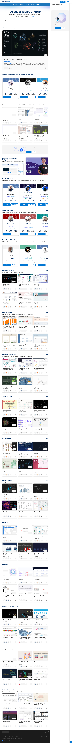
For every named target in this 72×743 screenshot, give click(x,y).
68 (10, 414)
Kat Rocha (4, 346)
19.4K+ (46, 491)
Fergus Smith (21, 388)
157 (10, 456)
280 (10, 432)
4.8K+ (46, 425)
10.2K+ (46, 407)
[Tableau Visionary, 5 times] (13, 196)
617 (10, 516)
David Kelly (5, 705)
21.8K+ (15, 634)
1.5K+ (15, 323)
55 (41, 708)
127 (10, 666)
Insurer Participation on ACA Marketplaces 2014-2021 (25, 638)
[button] (43, 732)
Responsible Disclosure (6, 738)
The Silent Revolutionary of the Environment (25, 453)
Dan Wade (4, 429)
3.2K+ (15, 341)
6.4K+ (15, 718)
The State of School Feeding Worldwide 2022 (25, 620)
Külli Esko (4, 328)
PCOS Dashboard (22, 577)
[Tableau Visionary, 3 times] (13, 91)
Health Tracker (37, 577)
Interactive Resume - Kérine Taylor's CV (24, 285)
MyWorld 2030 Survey (8, 637)
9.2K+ (30, 407)
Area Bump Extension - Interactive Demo (8, 136)
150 (10, 474)
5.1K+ (15, 407)
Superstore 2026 (6, 721)
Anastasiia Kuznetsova (22, 411)
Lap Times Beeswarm (7, 428)
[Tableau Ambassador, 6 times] (8, 196)
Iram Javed (5, 621)
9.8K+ (30, 299)
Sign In (68, 1)
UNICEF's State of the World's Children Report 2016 (40, 620)
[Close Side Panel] (68, 4)
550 (46, 54)
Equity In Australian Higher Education (40, 554)
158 (10, 390)
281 (10, 540)
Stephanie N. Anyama (22, 370)
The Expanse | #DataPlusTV (24, 469)
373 (10, 582)
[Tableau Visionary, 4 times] (43, 228)
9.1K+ (30, 592)
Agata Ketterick (36, 496)
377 (26, 540)
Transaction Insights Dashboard (38, 722)
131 (10, 624)
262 (41, 456)
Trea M (4, 471)
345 (26, 684)
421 (10, 498)
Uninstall (12, 738)
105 (41, 432)
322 (26, 582)
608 (41, 306)
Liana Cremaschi (21, 138)
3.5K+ (30, 718)
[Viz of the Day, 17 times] (47, 228)
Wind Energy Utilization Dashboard (24, 369)
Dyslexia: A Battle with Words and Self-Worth (9, 596)
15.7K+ (30, 533)
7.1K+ (30, 341)
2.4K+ (46, 718)
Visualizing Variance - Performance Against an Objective (24, 327)
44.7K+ (30, 634)
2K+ (41, 666)
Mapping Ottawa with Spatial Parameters (9, 495)
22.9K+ (15, 491)
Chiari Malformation (23, 595)
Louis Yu (35, 472)
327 (26, 498)
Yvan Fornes (36, 622)
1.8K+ (30, 700)
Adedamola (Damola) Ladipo (38, 285)
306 (41, 498)
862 (15, 132)
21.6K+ (15, 425)
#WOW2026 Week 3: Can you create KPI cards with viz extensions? (40, 136)
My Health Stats (6, 577)
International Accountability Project (8, 369)
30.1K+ (15, 592)
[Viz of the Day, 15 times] (8, 198)
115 (41, 558)
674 (10, 600)
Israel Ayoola (36, 346)
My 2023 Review (6, 679)
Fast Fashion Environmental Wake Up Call (24, 386)
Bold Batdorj (36, 706)
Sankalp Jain (36, 598)
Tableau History (37, 679)
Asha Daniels (5, 537)
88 (10, 372)
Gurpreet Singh (5, 388)
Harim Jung (36, 369)
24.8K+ (46, 281)
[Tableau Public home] (6, 1)
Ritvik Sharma (5, 120)
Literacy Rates (6, 536)
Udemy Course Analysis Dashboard (39, 536)
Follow (7, 97)
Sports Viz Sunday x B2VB (39, 428)
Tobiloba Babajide (37, 579)
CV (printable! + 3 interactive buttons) (25, 303)
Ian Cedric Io (21, 622)
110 (41, 414)
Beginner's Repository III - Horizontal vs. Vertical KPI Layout (39, 345)
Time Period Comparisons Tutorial (24, 662)
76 (41, 474)
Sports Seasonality (7, 410)
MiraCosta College (6, 556)
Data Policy (22, 736)
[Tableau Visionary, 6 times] (13, 257)
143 (41, 516)
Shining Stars (37, 452)
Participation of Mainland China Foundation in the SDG (40, 638)
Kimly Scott (36, 303)
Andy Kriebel (5, 664)
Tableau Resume (6, 284)
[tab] (71, 4)
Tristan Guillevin (5, 138)
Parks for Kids (37, 511)
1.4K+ (15, 700)
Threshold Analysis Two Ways (40, 326)
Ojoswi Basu (20, 119)
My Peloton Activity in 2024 (24, 428)
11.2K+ (30, 425)
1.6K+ (46, 323)
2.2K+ (30, 132)
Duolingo (21, 536)
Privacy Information (15, 736)
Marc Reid (4, 513)
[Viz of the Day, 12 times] (8, 258)
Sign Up (62, 1)
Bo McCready (5, 285)
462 (41, 582)
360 (41, 684)
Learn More (31, 16)
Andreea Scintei (21, 471)
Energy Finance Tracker (8, 368)
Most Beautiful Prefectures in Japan (40, 495)
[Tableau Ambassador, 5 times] (8, 91)
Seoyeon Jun (36, 453)
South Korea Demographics (9, 511)
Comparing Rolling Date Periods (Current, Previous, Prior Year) (8, 662)
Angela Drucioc (36, 663)
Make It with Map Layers (24, 344)
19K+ (15, 365)
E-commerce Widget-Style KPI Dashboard (25, 722)
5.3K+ (46, 634)
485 (10, 684)
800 (41, 372)
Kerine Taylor (21, 286)
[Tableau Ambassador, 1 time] (8, 257)
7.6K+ (46, 132)
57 (41, 642)
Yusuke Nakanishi (37, 513)
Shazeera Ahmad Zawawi (7, 453)
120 (26, 642)
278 (41, 624)
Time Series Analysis (38, 661)
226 (26, 474)
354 (26, 666)
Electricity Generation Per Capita (39, 386)
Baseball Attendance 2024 (39, 410)
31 (41, 140)
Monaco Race (21, 410)
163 (10, 642)
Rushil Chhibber (36, 388)
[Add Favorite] (45, 68)
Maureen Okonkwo (37, 538)
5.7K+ (46, 341)
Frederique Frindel (37, 119)
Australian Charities (7, 619)
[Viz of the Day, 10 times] (26, 198)
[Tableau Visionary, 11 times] (26, 258)
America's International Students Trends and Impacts (25, 554)
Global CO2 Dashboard (39, 368)
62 (41, 348)
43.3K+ (46, 383)
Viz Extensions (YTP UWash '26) (9, 118)
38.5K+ (46, 365)
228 (10, 306)
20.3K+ (15, 676)
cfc (34, 640)
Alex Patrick (20, 705)
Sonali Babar (21, 682)
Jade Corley (20, 597)
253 (26, 624)
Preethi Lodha (21, 556)
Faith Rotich (20, 664)
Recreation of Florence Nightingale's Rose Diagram (24, 136)
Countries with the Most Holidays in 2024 (24, 495)
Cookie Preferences (18, 738)
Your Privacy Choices (7, 740)
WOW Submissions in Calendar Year (25, 680)
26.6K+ (46, 299)
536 (26, 390)
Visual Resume (37, 284)
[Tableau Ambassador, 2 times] (43, 90)
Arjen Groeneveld (6, 579)
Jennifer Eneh (21, 579)
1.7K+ (30, 323)
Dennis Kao (5, 496)
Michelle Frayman (6, 303)
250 (41, 600)
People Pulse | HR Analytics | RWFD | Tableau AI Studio (40, 704)
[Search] (6, 21)
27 (10, 122)
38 (41, 122)
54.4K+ (30, 676)
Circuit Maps (21, 511)
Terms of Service (7, 736)
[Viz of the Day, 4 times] (48, 196)
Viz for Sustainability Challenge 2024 (7, 386)
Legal (2, 736)
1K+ (46, 700)
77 (10, 348)
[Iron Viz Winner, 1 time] (43, 198)
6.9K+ (30, 281)
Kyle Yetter (35, 138)
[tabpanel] (60, 373)
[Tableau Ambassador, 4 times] (25, 197)
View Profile (14, 97)
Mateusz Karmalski (22, 496)
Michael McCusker (21, 345)
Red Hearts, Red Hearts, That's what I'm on (40, 470)
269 (26, 432)
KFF (19, 640)
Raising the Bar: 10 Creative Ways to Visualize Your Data (9, 345)
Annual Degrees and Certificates (7, 554)
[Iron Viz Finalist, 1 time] (13, 198)
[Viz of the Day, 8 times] (48, 90)
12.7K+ (15, 299)
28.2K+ (30, 491)
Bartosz (20, 304)
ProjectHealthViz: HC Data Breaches (39, 596)
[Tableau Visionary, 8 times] (48, 257)
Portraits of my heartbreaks (9, 452)
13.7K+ (30, 365)
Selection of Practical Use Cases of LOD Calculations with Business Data (8, 327)
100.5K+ (14, 533)
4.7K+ (30, 449)
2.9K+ (15, 281)
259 (26, 600)
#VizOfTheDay (9, 63)
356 (41, 390)
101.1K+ (45, 533)
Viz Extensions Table (23, 117)
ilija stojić (20, 328)
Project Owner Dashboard (8, 703)
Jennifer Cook (5, 598)
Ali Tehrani (20, 429)
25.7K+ (30, 383)
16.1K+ (15, 383)
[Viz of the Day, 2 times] (30, 90)
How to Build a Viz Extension (40, 117)
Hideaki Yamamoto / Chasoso (38, 429)
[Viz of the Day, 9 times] (43, 258)
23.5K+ (46, 676)
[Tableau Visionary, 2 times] (31, 227)
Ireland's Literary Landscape (9, 469)
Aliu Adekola (36, 556)
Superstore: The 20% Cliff (24, 703)
